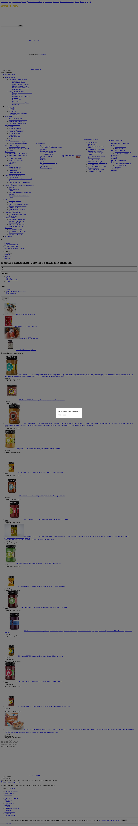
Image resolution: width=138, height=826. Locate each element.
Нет (64, 415)
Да (59, 415)
